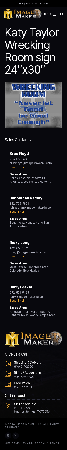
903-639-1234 (24, 377)
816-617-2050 (23, 366)
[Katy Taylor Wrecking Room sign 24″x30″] (33, 84)
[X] (15, 435)
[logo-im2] (22, 14)
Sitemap (53, 443)
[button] (49, 14)
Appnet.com (36, 443)
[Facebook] (8, 435)
